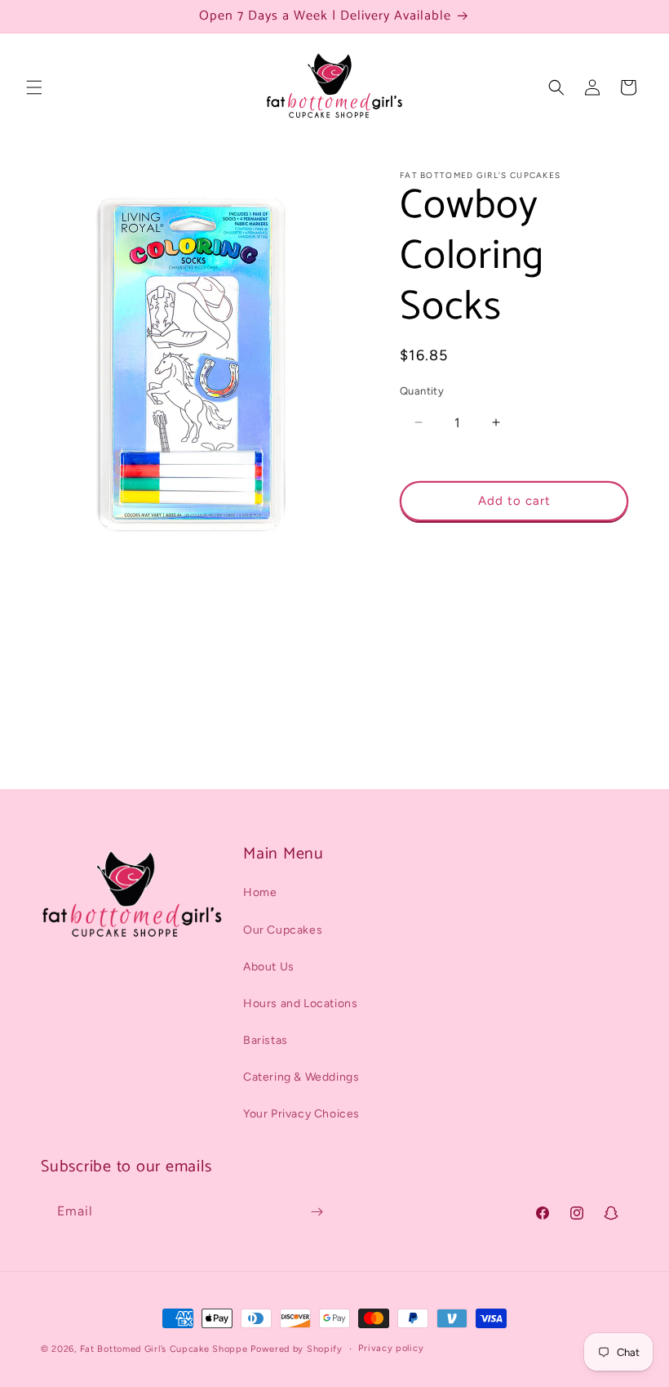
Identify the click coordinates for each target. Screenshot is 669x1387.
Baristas (265, 1040)
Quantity (422, 391)
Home (260, 892)
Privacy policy (390, 1348)
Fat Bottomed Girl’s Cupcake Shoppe (164, 1349)
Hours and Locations (300, 1003)
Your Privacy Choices (301, 1114)
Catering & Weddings (301, 1077)
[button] (34, 87)
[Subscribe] (316, 1211)
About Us (269, 967)
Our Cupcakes (282, 930)
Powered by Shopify (296, 1349)
